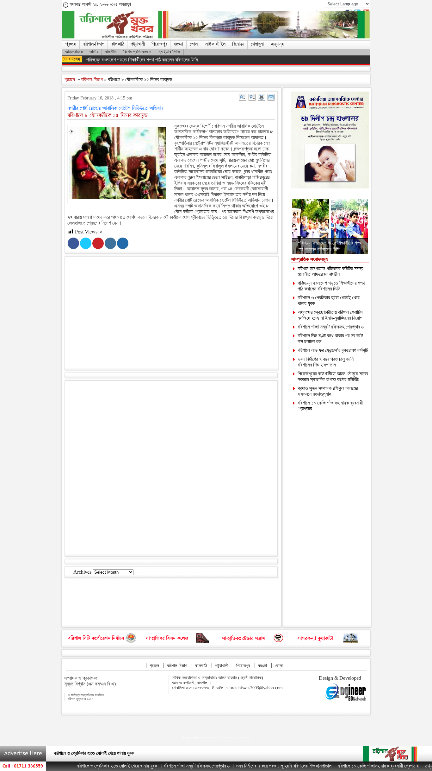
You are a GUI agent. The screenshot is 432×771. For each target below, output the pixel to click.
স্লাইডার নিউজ (169, 51)
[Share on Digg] (122, 243)
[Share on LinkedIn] (110, 243)
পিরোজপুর (159, 44)
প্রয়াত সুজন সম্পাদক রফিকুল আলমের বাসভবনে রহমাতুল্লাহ (328, 391)
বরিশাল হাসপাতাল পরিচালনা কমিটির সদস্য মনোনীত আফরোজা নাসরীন (330, 271)
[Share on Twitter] (85, 243)
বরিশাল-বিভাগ (93, 44)
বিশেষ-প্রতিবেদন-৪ (137, 51)
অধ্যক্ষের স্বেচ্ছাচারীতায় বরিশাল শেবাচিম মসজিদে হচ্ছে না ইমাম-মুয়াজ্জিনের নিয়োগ (330, 315)
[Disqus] (171, 468)
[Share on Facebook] (73, 243)
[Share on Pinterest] (98, 243)
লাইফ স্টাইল (215, 44)
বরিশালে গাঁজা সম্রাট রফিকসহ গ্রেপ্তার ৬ (331, 326)
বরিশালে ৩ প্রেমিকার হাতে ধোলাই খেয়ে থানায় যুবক (97, 765)
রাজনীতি (111, 51)
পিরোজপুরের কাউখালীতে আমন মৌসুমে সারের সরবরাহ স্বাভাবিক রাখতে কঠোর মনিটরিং (333, 376)
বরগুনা (178, 44)
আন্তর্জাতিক (74, 51)
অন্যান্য (277, 44)
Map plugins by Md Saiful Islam (195, 738)
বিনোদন (238, 44)
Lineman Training (242, 738)
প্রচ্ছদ (70, 44)
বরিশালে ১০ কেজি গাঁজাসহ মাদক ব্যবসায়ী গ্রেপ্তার (358, 765)
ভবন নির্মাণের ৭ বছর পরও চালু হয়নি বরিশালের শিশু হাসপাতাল (326, 361)
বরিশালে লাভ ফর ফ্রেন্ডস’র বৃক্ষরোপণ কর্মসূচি (333, 350)
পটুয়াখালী (138, 44)
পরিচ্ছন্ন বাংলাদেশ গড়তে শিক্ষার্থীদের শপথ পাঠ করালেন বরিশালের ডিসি (142, 59)
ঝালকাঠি (117, 44)
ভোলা (194, 44)
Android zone (215, 738)
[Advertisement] (177, 314)
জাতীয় (93, 51)
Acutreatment (227, 738)
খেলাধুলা (257, 44)
